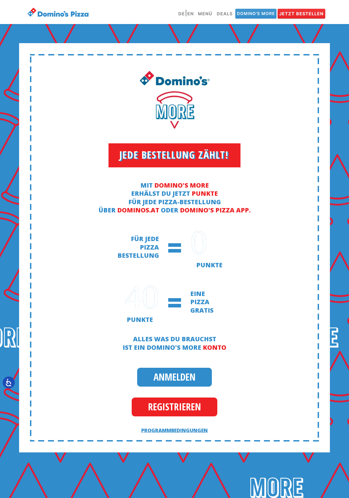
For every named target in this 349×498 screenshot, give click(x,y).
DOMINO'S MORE (256, 13)
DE (181, 13)
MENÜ (205, 13)
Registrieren (174, 406)
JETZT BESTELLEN (301, 13)
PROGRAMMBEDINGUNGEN (174, 430)
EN (190, 13)
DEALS (225, 13)
